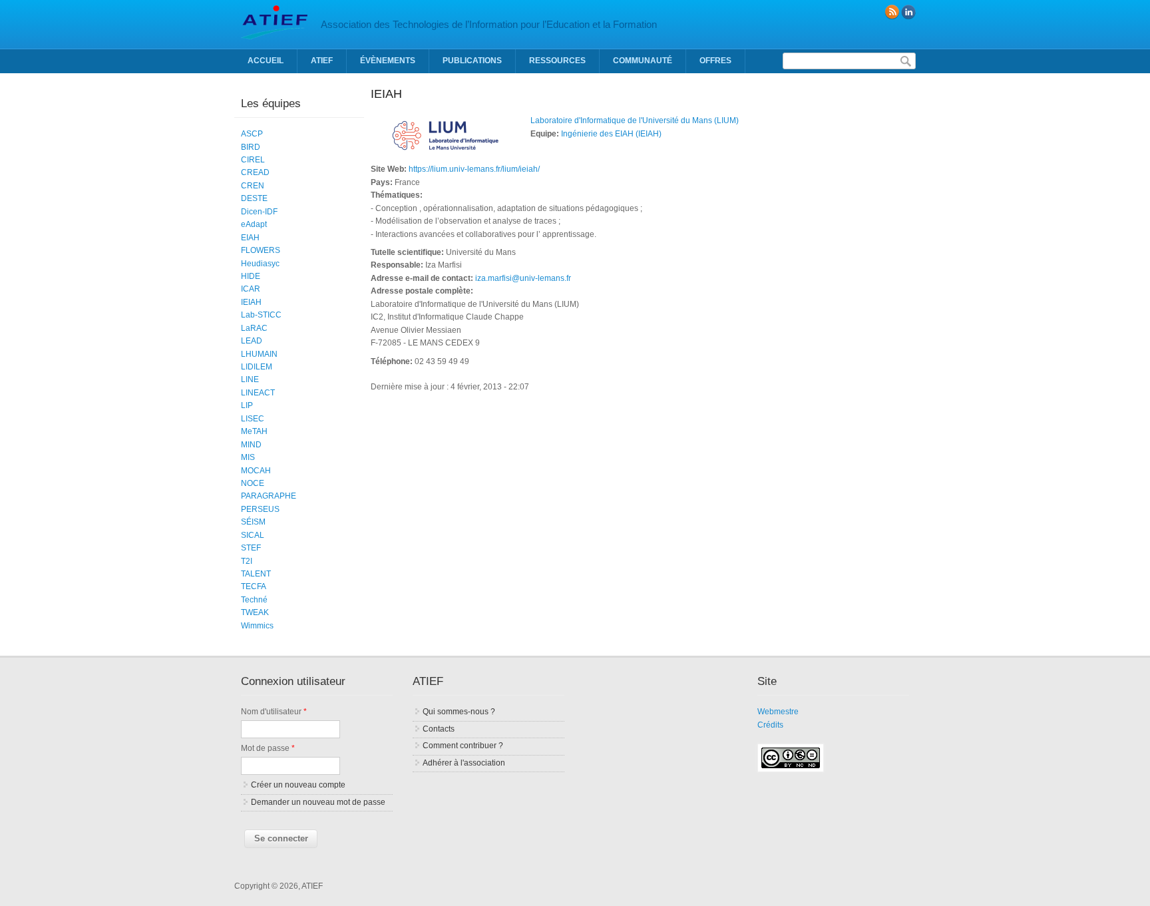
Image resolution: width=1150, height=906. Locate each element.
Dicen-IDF (259, 211)
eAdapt (254, 224)
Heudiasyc (260, 263)
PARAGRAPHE (268, 496)
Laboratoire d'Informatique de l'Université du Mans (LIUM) (634, 120)
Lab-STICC (261, 315)
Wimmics (257, 625)
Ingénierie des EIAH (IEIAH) (611, 133)
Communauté (642, 60)
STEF (251, 548)
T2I (246, 561)
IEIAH (251, 302)
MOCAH (256, 470)
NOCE (252, 483)
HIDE (250, 276)
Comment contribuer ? (463, 745)
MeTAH (254, 431)
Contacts (439, 729)
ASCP (252, 133)
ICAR (250, 289)
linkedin (908, 12)
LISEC (252, 418)
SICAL (252, 535)
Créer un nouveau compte (298, 785)
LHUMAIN (259, 354)
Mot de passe (268, 748)
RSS (891, 12)
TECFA (253, 586)
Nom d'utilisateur (274, 711)
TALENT (256, 573)
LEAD (251, 340)
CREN (252, 185)
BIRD (250, 147)
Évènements (387, 60)
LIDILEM (256, 366)
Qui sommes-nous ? (459, 711)
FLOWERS (260, 250)
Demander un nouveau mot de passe (318, 802)
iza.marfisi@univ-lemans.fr (523, 278)
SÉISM (253, 522)
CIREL (253, 159)
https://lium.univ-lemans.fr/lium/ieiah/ (474, 169)
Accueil (266, 60)
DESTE (254, 198)
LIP (247, 405)
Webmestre (778, 711)
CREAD (255, 172)
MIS (248, 457)
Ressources (557, 60)
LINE (250, 379)
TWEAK (255, 612)
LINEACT (258, 392)
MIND (251, 444)
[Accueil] (274, 36)
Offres (715, 60)
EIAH (250, 237)
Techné (254, 599)
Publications (472, 60)
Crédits (770, 725)
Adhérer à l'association (464, 763)
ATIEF (322, 60)
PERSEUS (260, 509)
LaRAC (254, 328)
